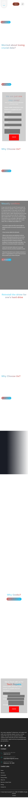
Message (7, 127)
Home (2, 770)
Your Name (8, 112)
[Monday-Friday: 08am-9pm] (14, 753)
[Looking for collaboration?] (14, 758)
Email (6, 122)
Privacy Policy (4, 777)
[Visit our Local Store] (14, 762)
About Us (3, 779)
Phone (6, 117)
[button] (22, 4)
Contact (14, 795)
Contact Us (3, 787)
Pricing (2, 784)
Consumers (3, 775)
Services (3, 772)
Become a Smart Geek (6, 782)
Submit (14, 137)
